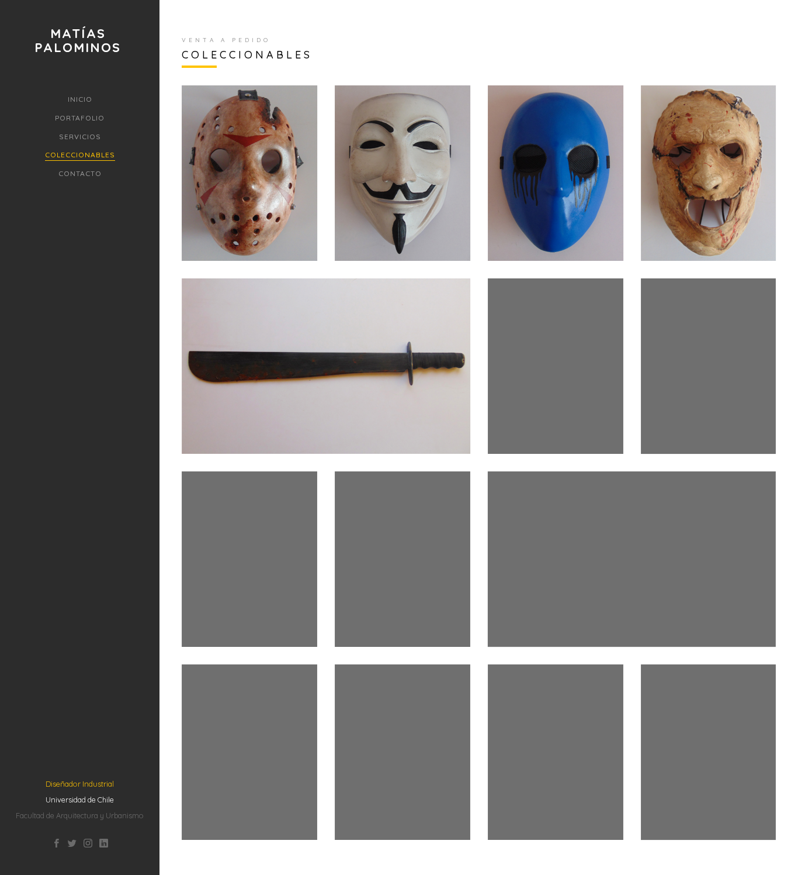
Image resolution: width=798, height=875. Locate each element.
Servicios (80, 136)
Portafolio (80, 117)
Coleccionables (80, 154)
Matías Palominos (77, 40)
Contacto (80, 173)
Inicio (80, 99)
